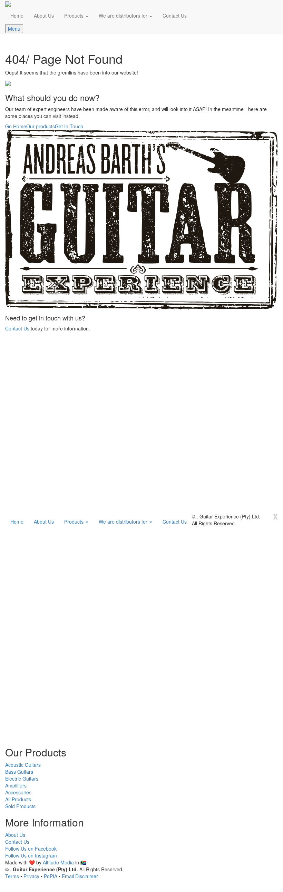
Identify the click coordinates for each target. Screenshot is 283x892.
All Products (18, 799)
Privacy (31, 876)
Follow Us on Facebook (31, 848)
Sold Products (20, 806)
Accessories (18, 792)
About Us (44, 15)
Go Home (15, 126)
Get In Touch (69, 126)
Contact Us (175, 15)
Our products (40, 126)
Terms (12, 876)
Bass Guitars (19, 771)
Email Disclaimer (80, 876)
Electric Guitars (21, 778)
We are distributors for (124, 15)
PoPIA (50, 876)
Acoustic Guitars (23, 764)
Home (16, 15)
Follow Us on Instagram (31, 855)
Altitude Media (58, 862)
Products (74, 15)
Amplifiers (16, 785)
